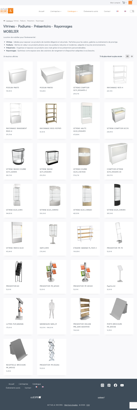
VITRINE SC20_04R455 (116, 210)
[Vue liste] (132, 56)
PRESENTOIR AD (12, 286)
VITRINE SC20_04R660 (82, 210)
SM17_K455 (44, 248)
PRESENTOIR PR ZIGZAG (49, 365)
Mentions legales (71, 405)
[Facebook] (115, 385)
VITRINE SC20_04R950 (49, 210)
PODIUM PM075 (12, 87)
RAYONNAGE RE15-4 (115, 87)
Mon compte (115, 2)
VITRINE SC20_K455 (14, 210)
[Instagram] (102, 385)
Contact (107, 11)
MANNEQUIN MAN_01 (48, 324)
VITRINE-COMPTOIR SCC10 (118, 128)
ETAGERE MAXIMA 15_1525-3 (85, 248)
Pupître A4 (111, 286)
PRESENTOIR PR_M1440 (49, 286)
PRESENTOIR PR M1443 (83, 286)
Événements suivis (91, 11)
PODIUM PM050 (46, 87)
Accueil (41, 11)
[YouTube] (122, 385)
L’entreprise (23, 384)
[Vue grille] (127, 56)
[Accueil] (4, 21)
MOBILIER (11, 31)
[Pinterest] (109, 385)
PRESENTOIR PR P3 (115, 248)
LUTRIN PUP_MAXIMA (14, 324)
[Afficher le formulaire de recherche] (132, 11)
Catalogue (37, 384)
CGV (88, 405)
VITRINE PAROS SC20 (15, 248)
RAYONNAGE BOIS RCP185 (50, 128)
